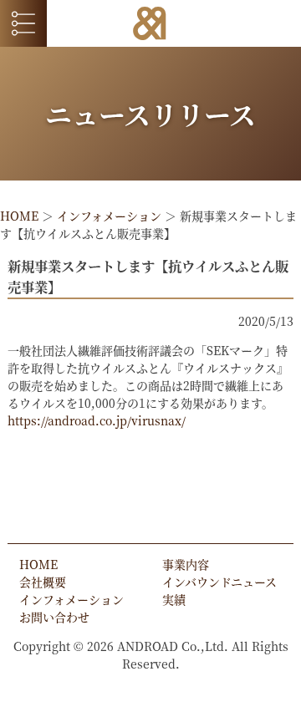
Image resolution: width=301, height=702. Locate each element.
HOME (19, 215)
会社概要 (42, 581)
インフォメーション (109, 215)
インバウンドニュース (219, 581)
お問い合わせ (54, 616)
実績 (174, 599)
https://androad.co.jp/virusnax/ (97, 420)
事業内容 (185, 564)
